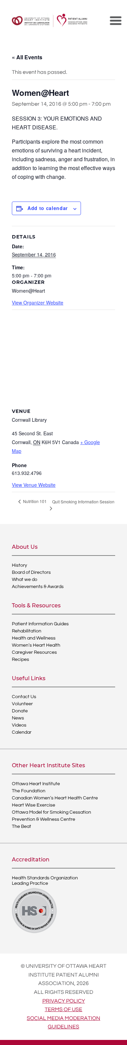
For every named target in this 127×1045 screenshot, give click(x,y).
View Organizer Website (37, 302)
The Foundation (28, 791)
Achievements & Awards (38, 586)
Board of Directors (31, 572)
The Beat (21, 826)
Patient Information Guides (40, 624)
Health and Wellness (34, 638)
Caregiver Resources (34, 652)
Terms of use (63, 1009)
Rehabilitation (26, 631)
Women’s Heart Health (36, 645)
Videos (19, 725)
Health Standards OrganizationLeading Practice (45, 881)
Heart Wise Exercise (33, 805)
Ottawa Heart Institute (36, 783)
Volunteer (22, 704)
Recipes (20, 659)
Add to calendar (47, 208)
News (18, 718)
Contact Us (24, 696)
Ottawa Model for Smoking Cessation (51, 812)
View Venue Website (34, 484)
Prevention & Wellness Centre (43, 819)
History (19, 565)
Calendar (21, 732)
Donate (20, 711)
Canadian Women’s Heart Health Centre (55, 798)
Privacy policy (63, 1001)
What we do (24, 579)
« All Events (27, 57)
